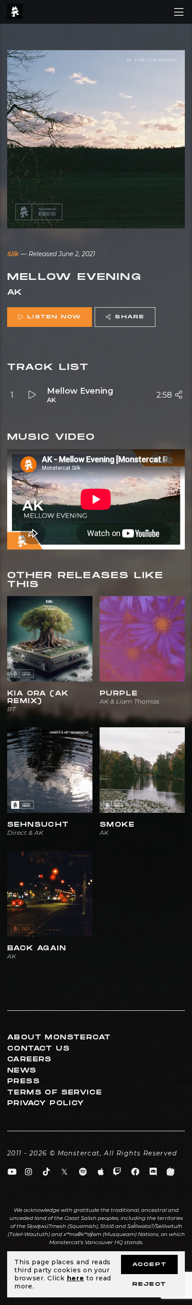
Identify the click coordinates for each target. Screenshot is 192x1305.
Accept (149, 1264)
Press (23, 1081)
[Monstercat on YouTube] (12, 1172)
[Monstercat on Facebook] (135, 1172)
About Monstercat (59, 1037)
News (22, 1070)
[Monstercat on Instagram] (29, 1172)
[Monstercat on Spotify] (83, 1172)
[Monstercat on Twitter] (65, 1172)
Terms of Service (54, 1092)
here (75, 1278)
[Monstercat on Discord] (153, 1172)
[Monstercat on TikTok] (47, 1172)
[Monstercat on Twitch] (117, 1172)
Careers (29, 1059)
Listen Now (54, 316)
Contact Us (38, 1048)
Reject (149, 1284)
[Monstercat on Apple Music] (101, 1172)
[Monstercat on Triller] (171, 1172)
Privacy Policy (45, 1103)
